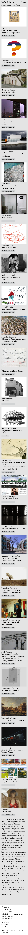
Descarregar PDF (8, 35)
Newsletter (5, 922)
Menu (24, 2)
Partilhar (4, 927)
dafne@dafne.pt (6, 919)
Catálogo (4, 925)
